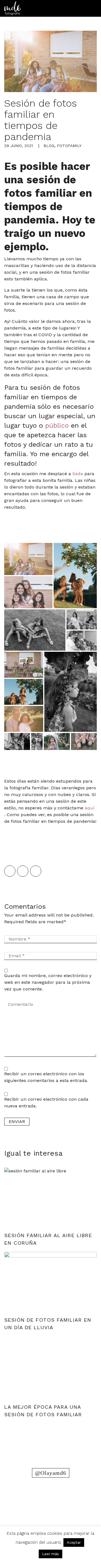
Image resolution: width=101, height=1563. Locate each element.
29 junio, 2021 (18, 145)
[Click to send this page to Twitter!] (22, 871)
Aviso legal (50, 1523)
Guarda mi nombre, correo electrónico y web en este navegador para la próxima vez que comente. (47, 982)
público (57, 425)
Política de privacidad (50, 1517)
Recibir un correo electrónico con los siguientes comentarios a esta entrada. (46, 1077)
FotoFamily (69, 145)
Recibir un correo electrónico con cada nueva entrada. (46, 1102)
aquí (89, 808)
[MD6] (12, 8)
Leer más (50, 1554)
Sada (77, 473)
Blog (48, 145)
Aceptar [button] (74, 1542)
